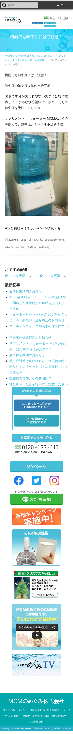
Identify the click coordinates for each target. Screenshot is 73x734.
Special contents (54, 239)
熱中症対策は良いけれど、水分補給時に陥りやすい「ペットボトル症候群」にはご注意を (38, 367)
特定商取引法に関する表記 (44, 710)
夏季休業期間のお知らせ (27, 291)
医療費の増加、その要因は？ (30, 378)
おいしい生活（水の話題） (36, 247)
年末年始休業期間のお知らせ (30, 337)
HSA (35, 239)
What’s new (12, 247)
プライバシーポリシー (15, 710)
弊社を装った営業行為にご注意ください (38, 384)
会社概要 (25, 715)
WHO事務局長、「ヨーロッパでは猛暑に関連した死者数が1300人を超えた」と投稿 (37, 303)
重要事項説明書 (40, 715)
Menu (65, 5)
